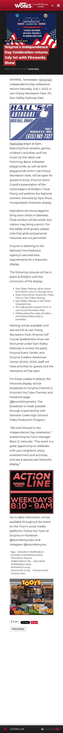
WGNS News (33, 69)
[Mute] (42, 729)
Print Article (18, 629)
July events (39, 561)
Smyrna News (21, 41)
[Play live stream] (5, 729)
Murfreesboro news (21, 564)
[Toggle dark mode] (52, 5)
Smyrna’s (46, 79)
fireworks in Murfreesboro (30, 552)
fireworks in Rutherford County (27, 555)
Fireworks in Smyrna (21, 558)
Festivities (16, 143)
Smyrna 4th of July (20, 570)
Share (15, 621)
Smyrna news (18, 573)
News (7, 41)
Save (35, 622)
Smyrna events (40, 570)
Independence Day (21, 561)
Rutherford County (20, 567)
